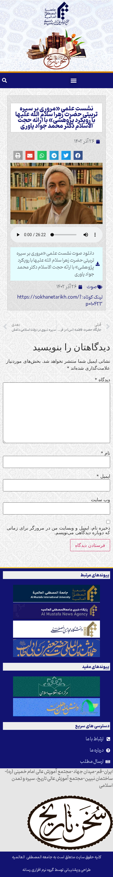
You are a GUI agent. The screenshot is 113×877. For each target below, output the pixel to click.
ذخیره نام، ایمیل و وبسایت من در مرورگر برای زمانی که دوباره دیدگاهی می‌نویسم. (58, 530)
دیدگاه (102, 379)
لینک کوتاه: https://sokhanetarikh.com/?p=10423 (60, 301)
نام (105, 453)
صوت (92, 287)
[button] (73, 80)
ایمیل (103, 476)
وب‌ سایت (100, 499)
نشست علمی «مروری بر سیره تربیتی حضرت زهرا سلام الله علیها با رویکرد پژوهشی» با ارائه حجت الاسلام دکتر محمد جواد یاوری (56, 117)
